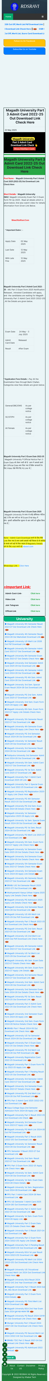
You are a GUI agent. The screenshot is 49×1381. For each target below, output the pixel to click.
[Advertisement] (24, 81)
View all (9, 1357)
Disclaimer (30, 1365)
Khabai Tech (30, 1377)
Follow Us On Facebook (24, 41)
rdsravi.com (28, 546)
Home (8, 16)
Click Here (24, 565)
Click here (35, 593)
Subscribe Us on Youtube (24, 49)
